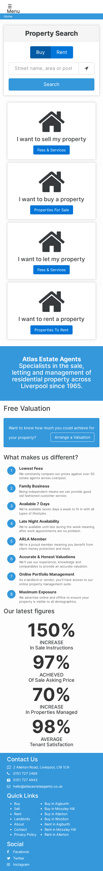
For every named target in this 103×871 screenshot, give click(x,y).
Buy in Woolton (57, 819)
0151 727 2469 (25, 773)
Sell (17, 809)
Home (8, 16)
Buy (40, 52)
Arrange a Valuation (72, 437)
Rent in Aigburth (57, 824)
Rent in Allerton (57, 834)
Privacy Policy (25, 834)
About (19, 824)
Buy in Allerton (56, 814)
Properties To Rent (51, 329)
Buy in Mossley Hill (59, 809)
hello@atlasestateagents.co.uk (38, 786)
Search (51, 84)
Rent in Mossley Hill (60, 829)
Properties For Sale (51, 209)
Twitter (18, 858)
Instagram (21, 864)
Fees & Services (51, 150)
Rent (62, 52)
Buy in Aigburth (57, 804)
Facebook (21, 852)
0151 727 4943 (25, 780)
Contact (20, 829)
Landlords (22, 819)
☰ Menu (11, 7)
